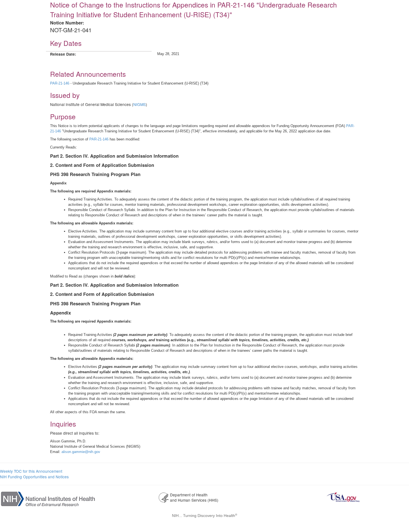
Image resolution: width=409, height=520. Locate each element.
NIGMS (139, 104)
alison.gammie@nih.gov (80, 452)
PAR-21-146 (59, 83)
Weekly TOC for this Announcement (31, 471)
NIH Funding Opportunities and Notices (34, 476)
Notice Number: (67, 22)
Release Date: (63, 54)
